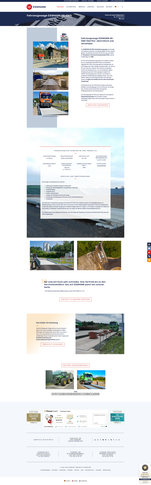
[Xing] (87, 394)
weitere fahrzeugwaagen (75, 365)
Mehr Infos (103, 426)
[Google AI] (71, 394)
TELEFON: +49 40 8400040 (102, 0)
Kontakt (91, 6)
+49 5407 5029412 (43, 456)
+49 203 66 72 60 (107, 456)
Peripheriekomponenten (87, 96)
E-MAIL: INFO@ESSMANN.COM (117, 0)
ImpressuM (106, 470)
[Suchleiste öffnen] (122, 7)
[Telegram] (90, 394)
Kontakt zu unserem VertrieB (75, 299)
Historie (55, 470)
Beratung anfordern (98, 105)
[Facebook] (82, 394)
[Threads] (77, 394)
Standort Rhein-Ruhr (108, 452)
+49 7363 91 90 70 (75, 456)
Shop (110, 6)
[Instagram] (79, 394)
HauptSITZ (37, 439)
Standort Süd (75, 452)
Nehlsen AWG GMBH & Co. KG (76, 291)
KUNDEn (70, 470)
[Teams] (58, 394)
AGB (82, 470)
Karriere (62, 470)
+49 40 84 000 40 (119, 17)
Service (82, 6)
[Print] (98, 394)
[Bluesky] (85, 394)
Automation (71, 6)
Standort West (43, 452)
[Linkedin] (55, 394)
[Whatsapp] (63, 394)
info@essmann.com (75, 441)
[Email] (53, 394)
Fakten (76, 470)
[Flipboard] (93, 394)
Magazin (100, 6)
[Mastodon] (66, 394)
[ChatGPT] (69, 394)
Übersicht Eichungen (53, 344)
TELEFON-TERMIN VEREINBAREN (71, 0)
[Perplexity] (74, 394)
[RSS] (95, 394)
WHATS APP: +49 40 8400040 (88, 0)
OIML (92, 57)
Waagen (60, 6)
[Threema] (61, 394)
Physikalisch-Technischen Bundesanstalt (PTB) (96, 55)
